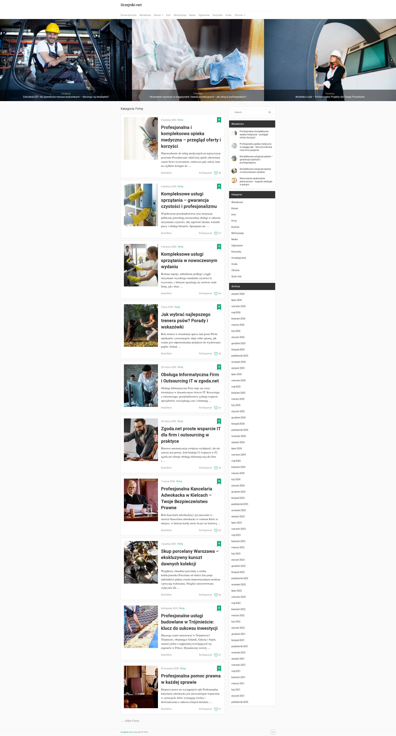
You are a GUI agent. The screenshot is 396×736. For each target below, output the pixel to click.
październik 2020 (239, 702)
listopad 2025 (238, 349)
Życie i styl (236, 276)
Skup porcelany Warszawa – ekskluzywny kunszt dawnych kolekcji (190, 557)
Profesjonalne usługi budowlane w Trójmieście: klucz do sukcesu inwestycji (189, 622)
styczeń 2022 (238, 628)
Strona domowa (128, 15)
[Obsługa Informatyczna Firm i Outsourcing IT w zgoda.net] (141, 385)
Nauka (192, 15)
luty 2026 (235, 331)
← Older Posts (130, 720)
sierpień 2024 (238, 442)
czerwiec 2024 (238, 454)
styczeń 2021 (238, 696)
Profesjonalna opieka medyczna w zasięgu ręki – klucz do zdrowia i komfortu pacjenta (256, 147)
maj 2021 (236, 671)
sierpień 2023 (238, 516)
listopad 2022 (238, 572)
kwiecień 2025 (238, 393)
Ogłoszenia (204, 15)
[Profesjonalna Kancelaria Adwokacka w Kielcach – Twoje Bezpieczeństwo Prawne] (141, 500)
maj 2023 (236, 535)
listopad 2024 (238, 423)
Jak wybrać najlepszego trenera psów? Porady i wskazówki (185, 321)
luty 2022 (235, 621)
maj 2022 (236, 603)
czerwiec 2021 (238, 665)
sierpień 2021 (238, 658)
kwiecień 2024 (238, 467)
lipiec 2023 (236, 522)
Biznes (157, 15)
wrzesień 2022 (238, 584)
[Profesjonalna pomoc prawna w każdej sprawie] (141, 687)
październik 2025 (239, 355)
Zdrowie (239, 15)
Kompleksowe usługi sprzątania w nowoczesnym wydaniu (189, 260)
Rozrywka (217, 15)
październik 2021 (239, 646)
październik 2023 (239, 504)
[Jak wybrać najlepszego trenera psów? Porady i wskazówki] (141, 325)
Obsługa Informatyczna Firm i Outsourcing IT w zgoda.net (190, 378)
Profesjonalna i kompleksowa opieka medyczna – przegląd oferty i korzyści (191, 137)
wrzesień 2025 (238, 362)
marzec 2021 (237, 683)
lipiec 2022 (236, 590)
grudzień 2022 (238, 566)
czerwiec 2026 (238, 306)
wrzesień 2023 (238, 510)
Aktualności (145, 15)
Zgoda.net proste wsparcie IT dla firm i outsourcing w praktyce (191, 435)
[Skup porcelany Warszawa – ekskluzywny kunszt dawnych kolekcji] (141, 562)
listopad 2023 (238, 498)
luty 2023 (235, 553)
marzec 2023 (237, 547)
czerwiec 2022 (238, 597)
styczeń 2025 (238, 411)
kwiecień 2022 (238, 609)
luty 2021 (235, 689)
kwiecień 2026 (238, 318)
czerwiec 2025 (238, 380)
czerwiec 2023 (238, 529)
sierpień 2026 (238, 294)
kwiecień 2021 (238, 677)
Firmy (180, 120)
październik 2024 (239, 430)
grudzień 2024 (238, 417)
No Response (205, 173)
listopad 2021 (238, 640)
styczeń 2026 (238, 337)
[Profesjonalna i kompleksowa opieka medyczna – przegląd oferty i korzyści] (141, 138)
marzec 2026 (237, 325)
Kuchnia (235, 227)
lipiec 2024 (236, 448)
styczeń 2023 (238, 560)
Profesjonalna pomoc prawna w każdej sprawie (191, 679)
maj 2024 (236, 461)
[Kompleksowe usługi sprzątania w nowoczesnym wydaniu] (141, 265)
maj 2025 (236, 386)
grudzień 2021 (238, 634)
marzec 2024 (237, 473)
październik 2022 (239, 578)
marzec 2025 (237, 399)
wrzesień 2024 (238, 436)
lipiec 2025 (236, 374)
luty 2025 (235, 405)
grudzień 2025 (238, 343)
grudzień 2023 (238, 492)
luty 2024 (235, 479)
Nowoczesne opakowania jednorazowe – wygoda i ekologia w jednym (256, 181)
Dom (168, 15)
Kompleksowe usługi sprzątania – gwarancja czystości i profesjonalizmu (189, 200)
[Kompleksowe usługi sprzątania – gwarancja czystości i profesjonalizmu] (141, 205)
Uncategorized (238, 258)
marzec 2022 (237, 615)
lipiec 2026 (236, 300)
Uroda (228, 15)
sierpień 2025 (238, 368)
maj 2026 (236, 312)
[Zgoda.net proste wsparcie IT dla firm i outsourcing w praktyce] (141, 439)
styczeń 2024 (238, 485)
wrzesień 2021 (238, 652)
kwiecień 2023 (238, 541)
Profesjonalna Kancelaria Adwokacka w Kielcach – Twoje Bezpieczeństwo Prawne (186, 498)
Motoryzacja (180, 15)
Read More (166, 173)
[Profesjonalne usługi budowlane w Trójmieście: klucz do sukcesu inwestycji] (141, 627)
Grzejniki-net (131, 5)
